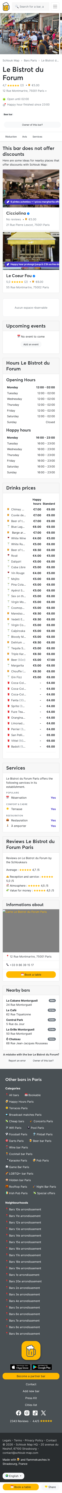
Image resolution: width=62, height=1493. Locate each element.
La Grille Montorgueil (20, 1029)
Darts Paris (16, 1141)
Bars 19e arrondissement (24, 1268)
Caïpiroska (18, 631)
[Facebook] (18, 1412)
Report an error (17, 1060)
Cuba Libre (18, 567)
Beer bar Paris (41, 1141)
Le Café (11, 1010)
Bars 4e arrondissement (24, 1301)
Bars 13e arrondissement (24, 1229)
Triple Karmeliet (21, 654)
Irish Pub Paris (18, 1193)
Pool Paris (37, 1127)
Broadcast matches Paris (25, 1114)
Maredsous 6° (20, 613)
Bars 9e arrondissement (24, 1333)
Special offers (45, 1193)
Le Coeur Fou (19, 275)
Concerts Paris (43, 1121)
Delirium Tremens (22, 642)
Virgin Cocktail (20, 625)
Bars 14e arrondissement (24, 1235)
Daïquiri (16, 561)
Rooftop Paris (17, 1186)
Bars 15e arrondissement (24, 1242)
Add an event (31, 344)
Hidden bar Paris (19, 1180)
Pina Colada (19, 584)
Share (52, 1487)
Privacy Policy (34, 1440)
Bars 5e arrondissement (24, 1307)
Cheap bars (16, 1121)
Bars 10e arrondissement (24, 1209)
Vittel (14, 740)
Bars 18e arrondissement (24, 1261)
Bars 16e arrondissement (24, 1248)
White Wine (18, 538)
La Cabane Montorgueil (22, 1000)
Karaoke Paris (17, 1160)
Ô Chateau (13, 1039)
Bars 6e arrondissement (24, 1314)
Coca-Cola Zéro (21, 688)
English (13, 1476)
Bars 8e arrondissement (24, 1327)
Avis (24, 136)
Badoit (15, 746)
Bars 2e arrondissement (24, 1288)
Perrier (15, 729)
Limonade (17, 723)
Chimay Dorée (20, 509)
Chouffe (16, 671)
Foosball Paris (17, 1134)
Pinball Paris (44, 1134)
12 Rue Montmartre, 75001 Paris (30, 956)
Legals (7, 1440)
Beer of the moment (24, 521)
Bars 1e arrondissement (23, 1274)
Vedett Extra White (23, 619)
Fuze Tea (17, 711)
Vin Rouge (17, 573)
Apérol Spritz (19, 590)
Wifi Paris (14, 1127)
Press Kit (31, 1398)
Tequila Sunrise (21, 648)
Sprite (15, 706)
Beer (14, 659)
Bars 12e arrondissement (24, 1222)
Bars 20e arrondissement (25, 1281)
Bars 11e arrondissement (24, 1216)
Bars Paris (30, 60)
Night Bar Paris (46, 1186)
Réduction (11, 136)
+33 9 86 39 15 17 (21, 965)
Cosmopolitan (20, 607)
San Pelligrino (20, 735)
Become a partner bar (31, 1376)
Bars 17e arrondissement (24, 1255)
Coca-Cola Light (22, 694)
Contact (31, 1384)
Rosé (14, 555)
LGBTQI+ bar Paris (20, 1173)
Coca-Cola (18, 683)
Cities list (31, 1405)
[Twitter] (43, 1412)
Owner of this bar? (32, 124)
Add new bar (31, 1391)
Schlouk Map (11, 60)
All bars (13, 1095)
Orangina (17, 717)
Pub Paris (42, 1160)
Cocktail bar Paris (20, 1154)
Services (37, 136)
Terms (18, 1440)
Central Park (14, 1020)
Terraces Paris (18, 1108)
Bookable (34, 1095)
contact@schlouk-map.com (20, 1452)
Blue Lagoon (19, 526)
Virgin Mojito (19, 602)
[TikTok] (35, 1412)
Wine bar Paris (18, 1147)
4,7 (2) (14, 85)
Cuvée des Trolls (22, 515)
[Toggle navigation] (55, 6)
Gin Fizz (16, 677)
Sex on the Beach (22, 596)
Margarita (17, 665)
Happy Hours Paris (21, 1101)
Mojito (15, 579)
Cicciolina (16, 213)
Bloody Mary (19, 636)
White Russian (20, 544)
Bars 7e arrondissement (24, 1320)
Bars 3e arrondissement (24, 1294)
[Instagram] (27, 1412)
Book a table (32, 974)
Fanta (14, 700)
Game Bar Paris (18, 1167)
